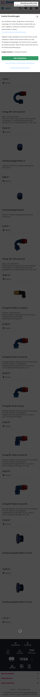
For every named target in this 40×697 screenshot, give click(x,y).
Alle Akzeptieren (20, 58)
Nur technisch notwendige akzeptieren (20, 63)
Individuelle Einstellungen (20, 68)
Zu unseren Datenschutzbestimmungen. (14, 32)
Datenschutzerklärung (30, 5)
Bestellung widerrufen (29, 3)
